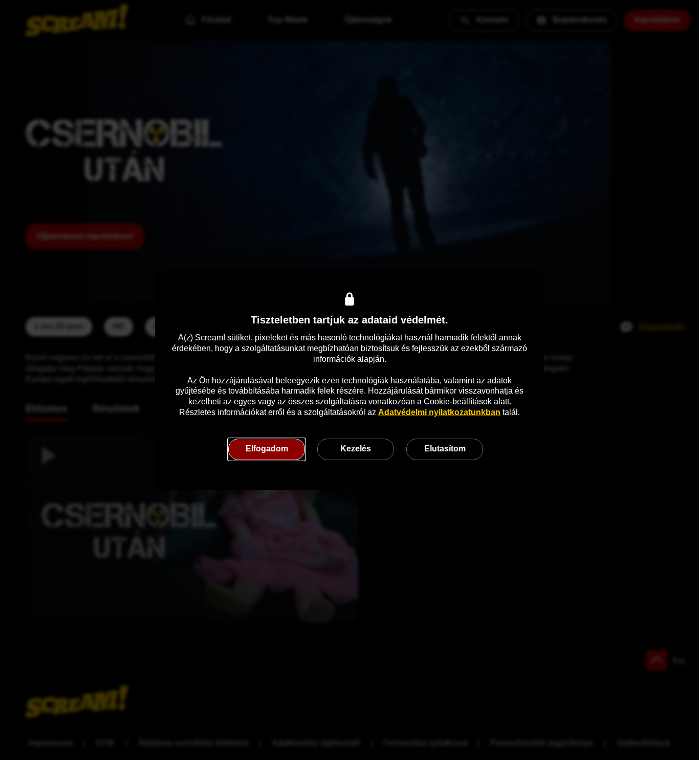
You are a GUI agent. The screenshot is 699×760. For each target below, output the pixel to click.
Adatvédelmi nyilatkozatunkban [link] (439, 412)
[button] (266, 449)
